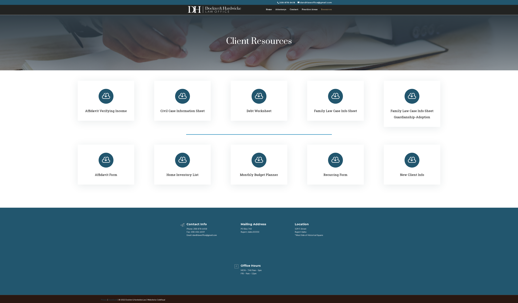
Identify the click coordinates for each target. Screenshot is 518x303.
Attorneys (280, 10)
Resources (326, 10)
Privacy (104, 300)
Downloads (112, 300)
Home (269, 10)
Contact (294, 10)
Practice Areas (310, 10)
